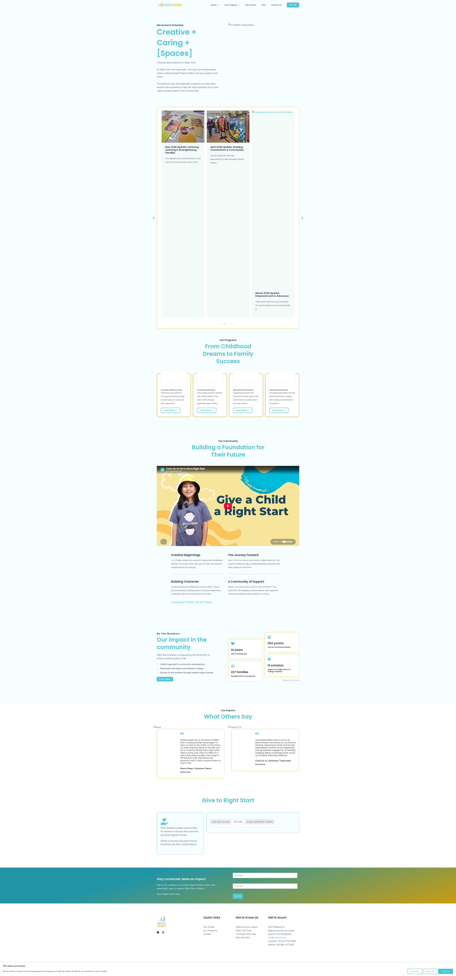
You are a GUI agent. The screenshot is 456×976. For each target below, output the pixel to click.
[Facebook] (158, 932)
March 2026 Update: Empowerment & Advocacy (227, 294)
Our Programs (210, 930)
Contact (207, 934)
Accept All (446, 971)
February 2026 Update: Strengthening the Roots (270, 294)
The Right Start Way (246, 934)
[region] (228, 969)
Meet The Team (244, 930)
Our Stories (209, 927)
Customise (415, 971)
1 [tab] (222, 324)
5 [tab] (231, 324)
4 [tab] (229, 324)
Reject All (430, 971)
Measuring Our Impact (247, 927)
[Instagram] (163, 932)
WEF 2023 (199, 602)
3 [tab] (227, 324)
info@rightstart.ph (277, 937)
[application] (218, 5)
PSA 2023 (208, 602)
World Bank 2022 (178, 602)
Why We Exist (243, 937)
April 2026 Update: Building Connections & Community (181, 148)
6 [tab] (234, 324)
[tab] (221, 821)
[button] (293, 4)
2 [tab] (224, 324)
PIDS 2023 (190, 602)
